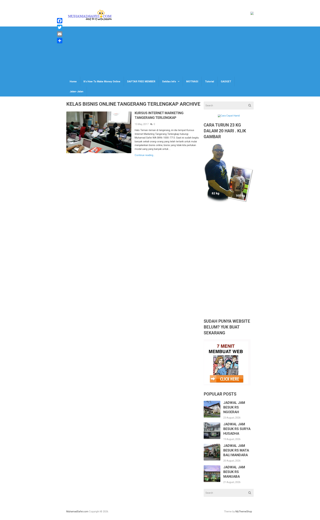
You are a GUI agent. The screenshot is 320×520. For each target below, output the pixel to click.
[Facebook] (59, 20)
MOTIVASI (192, 81)
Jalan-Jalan (76, 91)
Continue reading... (145, 155)
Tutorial (209, 81)
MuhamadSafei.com (77, 511)
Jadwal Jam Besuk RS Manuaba (234, 471)
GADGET (226, 81)
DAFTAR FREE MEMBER (141, 81)
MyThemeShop (244, 511)
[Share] (59, 40)
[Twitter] (59, 27)
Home (73, 81)
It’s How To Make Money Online (102, 81)
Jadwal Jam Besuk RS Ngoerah (234, 407)
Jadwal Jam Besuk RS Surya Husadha (236, 429)
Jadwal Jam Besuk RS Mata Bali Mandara (236, 450)
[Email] (59, 34)
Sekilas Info (169, 81)
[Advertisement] (160, 51)
